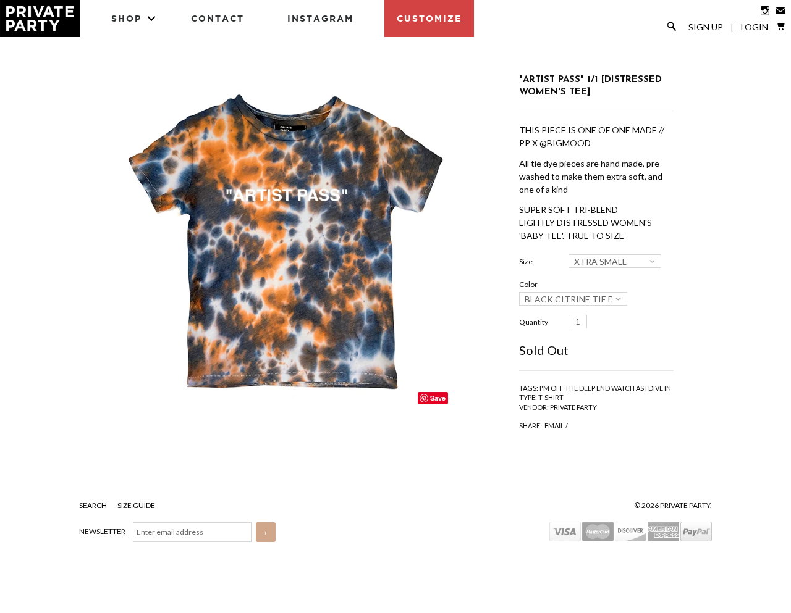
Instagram (320, 18)
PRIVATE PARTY (573, 407)
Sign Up (705, 27)
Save (438, 397)
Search (93, 505)
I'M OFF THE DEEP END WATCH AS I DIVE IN (605, 388)
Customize (429, 18)
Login (754, 27)
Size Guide (136, 505)
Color (528, 284)
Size (526, 261)
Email (554, 426)
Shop (126, 18)
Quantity (533, 322)
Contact (217, 18)
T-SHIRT (551, 397)
